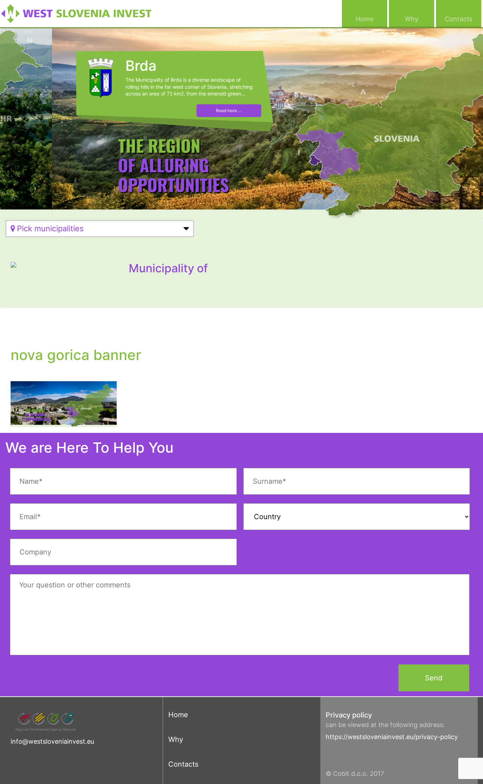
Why (419, 19)
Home (371, 19)
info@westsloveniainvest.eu (52, 741)
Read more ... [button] (177, 110)
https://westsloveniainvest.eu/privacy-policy (392, 737)
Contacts (463, 19)
